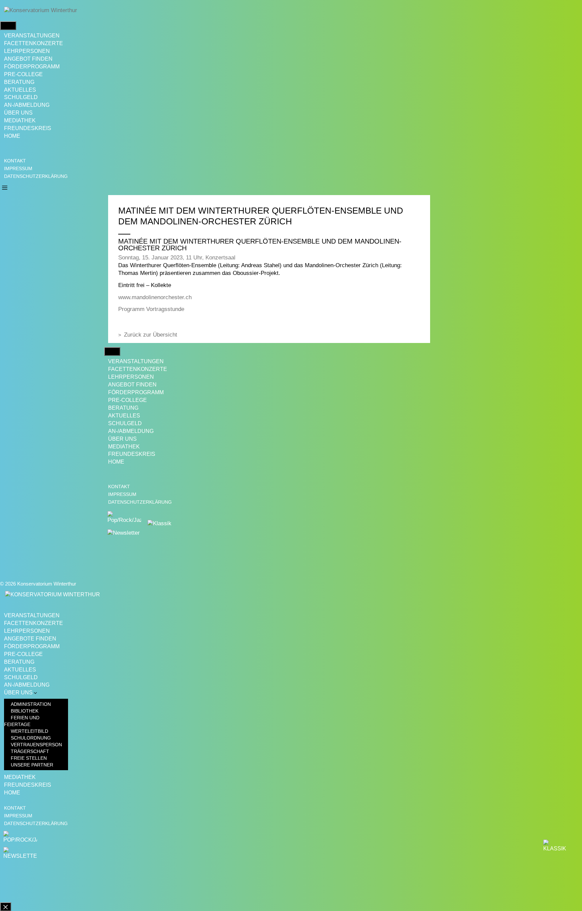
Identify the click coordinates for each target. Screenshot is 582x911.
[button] (4, 187)
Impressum (18, 168)
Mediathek (20, 120)
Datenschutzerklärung (36, 176)
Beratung (19, 82)
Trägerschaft (30, 751)
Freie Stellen (29, 758)
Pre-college (23, 74)
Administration (31, 704)
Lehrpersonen (27, 51)
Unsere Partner (32, 764)
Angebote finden (30, 638)
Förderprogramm (32, 66)
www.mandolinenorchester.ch (155, 297)
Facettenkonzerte (33, 43)
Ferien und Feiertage (21, 721)
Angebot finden (28, 59)
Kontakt (15, 160)
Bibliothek (24, 711)
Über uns (18, 113)
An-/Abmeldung (27, 105)
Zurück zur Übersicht (150, 335)
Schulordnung (31, 738)
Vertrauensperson (36, 744)
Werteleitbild (29, 731)
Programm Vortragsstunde (151, 309)
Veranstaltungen (32, 35)
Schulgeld (21, 97)
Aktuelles (20, 90)
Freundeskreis (27, 128)
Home (12, 136)
